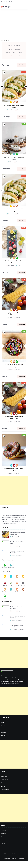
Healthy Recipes (5, 789)
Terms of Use (21, 858)
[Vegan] (17, 154)
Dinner (20, 52)
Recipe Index (4, 776)
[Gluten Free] (11, 310)
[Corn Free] (11, 102)
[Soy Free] (14, 102)
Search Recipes (4, 779)
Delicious (23, 71)
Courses (3, 783)
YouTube (3, 843)
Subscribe (3, 732)
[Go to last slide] (2, 86)
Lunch (8, 55)
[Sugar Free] (17, 102)
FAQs (2, 729)
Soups (13, 55)
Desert (14, 52)
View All (21, 65)
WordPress (19, 855)
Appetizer (10, 49)
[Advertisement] (14, 24)
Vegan (19, 55)
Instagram (3, 833)
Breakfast (8, 52)
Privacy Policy (7, 858)
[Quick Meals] (14, 258)
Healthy (23, 123)
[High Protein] (14, 310)
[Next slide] (26, 86)
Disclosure (14, 858)
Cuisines (3, 786)
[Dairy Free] (11, 465)
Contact (3, 726)
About (2, 722)
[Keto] (11, 154)
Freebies (3, 735)
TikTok (2, 840)
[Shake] (14, 154)
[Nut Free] (17, 465)
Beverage (17, 49)
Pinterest (3, 837)
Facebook (3, 830)
